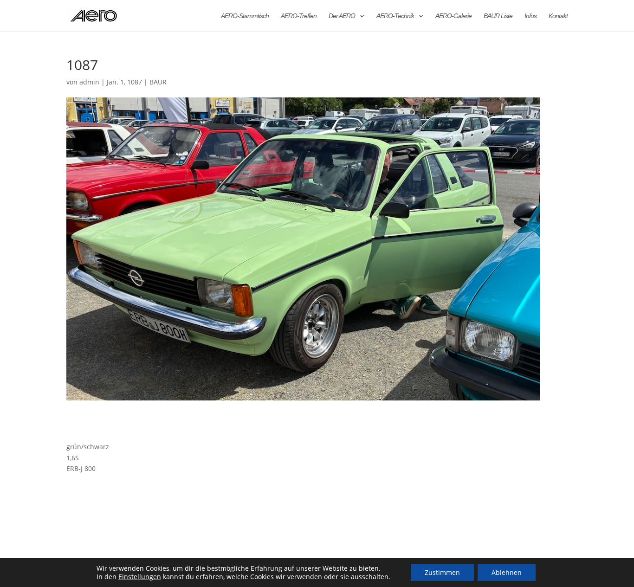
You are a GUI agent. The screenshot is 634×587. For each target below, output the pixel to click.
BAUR (158, 81)
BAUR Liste (498, 16)
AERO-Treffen (299, 16)
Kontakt (558, 16)
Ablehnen (507, 572)
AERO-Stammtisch (245, 16)
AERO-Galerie (453, 16)
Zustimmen (442, 572)
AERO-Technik (395, 16)
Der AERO (342, 16)
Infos (530, 16)
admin (89, 81)
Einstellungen (139, 577)
